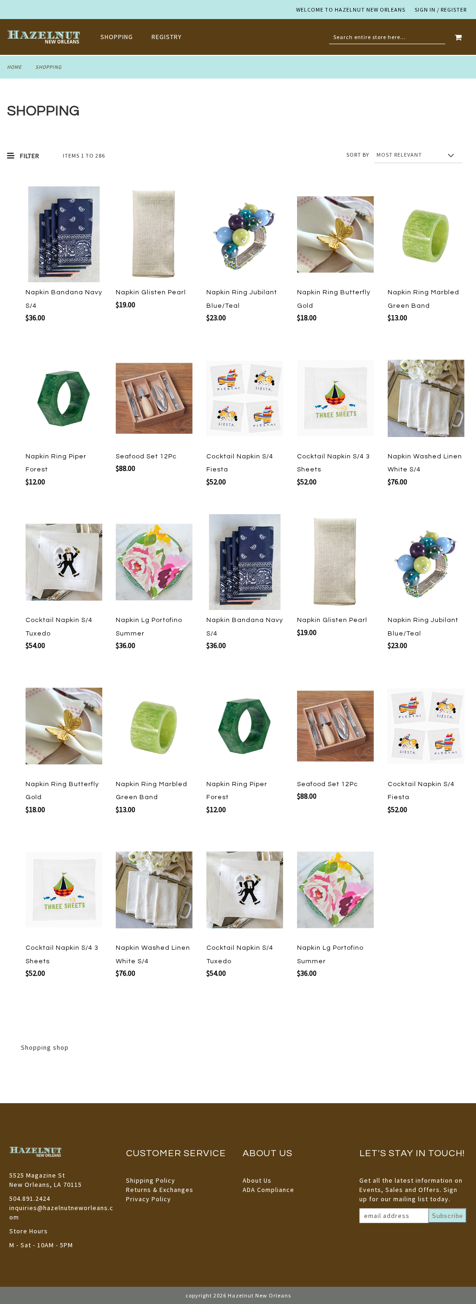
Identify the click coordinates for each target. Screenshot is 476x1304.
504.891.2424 (29, 1198)
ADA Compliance (268, 1189)
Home (14, 67)
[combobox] (387, 37)
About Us (257, 1180)
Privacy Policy (148, 1199)
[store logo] (44, 37)
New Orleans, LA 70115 (45, 1184)
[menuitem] (121, 37)
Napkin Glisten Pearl (151, 292)
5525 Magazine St (37, 1175)
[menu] (145, 37)
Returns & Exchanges (159, 1189)
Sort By (357, 154)
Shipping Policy (150, 1180)
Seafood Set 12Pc (146, 456)
